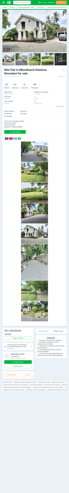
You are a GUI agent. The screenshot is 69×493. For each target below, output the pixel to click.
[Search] (29, 2)
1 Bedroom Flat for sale (44, 382)
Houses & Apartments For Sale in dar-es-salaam (15, 384)
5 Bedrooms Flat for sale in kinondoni (35, 389)
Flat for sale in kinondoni (36, 384)
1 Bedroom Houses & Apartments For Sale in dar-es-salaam (48, 387)
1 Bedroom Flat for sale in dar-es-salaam (13, 389)
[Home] (9, 2)
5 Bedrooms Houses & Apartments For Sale (25, 382)
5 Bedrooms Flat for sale (57, 382)
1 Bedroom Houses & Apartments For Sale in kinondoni (17, 387)
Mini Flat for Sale (7, 382)
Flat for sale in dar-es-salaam (52, 384)
